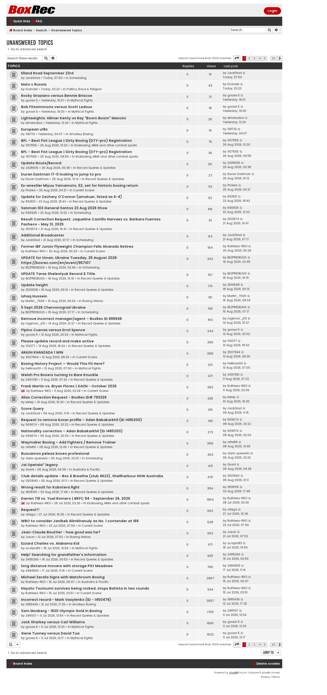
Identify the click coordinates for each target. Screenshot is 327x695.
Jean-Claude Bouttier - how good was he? (60, 532)
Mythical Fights (82, 100)
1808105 (31, 492)
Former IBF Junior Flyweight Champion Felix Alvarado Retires (77, 246)
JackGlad (33, 78)
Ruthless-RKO (35, 251)
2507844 (32, 357)
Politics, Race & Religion (84, 89)
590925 (31, 213)
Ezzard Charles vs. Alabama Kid (50, 543)
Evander (32, 89)
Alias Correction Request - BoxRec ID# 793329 (64, 397)
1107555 (31, 145)
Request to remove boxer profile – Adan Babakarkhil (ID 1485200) (81, 419)
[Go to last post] (244, 73)
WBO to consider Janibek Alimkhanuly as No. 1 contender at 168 (80, 521)
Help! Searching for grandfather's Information (64, 554)
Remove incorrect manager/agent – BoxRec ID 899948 (71, 318)
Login (272, 10)
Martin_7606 (35, 301)
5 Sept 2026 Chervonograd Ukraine (53, 307)
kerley (30, 402)
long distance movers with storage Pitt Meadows (67, 566)
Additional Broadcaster (42, 235)
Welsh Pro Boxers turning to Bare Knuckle (59, 374)
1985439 (32, 604)
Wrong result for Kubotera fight (50, 487)
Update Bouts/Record (41, 163)
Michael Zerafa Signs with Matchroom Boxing (63, 577)
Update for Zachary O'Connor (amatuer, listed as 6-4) (71, 196)
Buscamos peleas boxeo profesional (55, 453)
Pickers (31, 190)
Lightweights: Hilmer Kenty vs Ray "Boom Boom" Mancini (73, 118)
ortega (30, 514)
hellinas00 (33, 368)
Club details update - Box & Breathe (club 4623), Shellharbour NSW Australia (92, 476)
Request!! (30, 509)
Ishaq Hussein (34, 296)
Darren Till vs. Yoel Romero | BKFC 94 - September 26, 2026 (75, 498)
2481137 (31, 615)
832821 (30, 201)
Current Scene (83, 190)
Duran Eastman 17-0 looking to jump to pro (61, 174)
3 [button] (254, 58)
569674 (31, 424)
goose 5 (32, 100)
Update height (34, 285)
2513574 (31, 229)
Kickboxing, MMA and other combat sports (105, 145)
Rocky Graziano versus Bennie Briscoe (56, 95)
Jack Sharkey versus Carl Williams (53, 622)
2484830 (32, 571)
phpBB (233, 672)
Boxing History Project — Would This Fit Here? (63, 363)
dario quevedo (37, 458)
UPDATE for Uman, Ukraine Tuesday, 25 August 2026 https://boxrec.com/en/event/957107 (69, 260)
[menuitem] (36, 21)
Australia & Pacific (86, 469)
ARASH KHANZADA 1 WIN (42, 352)
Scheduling (77, 78)
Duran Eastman (37, 179)
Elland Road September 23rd (47, 73)
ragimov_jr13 (35, 323)
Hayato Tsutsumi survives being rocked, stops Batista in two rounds (85, 588)
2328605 (32, 168)
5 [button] (265, 58)
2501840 (32, 481)
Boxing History (92, 301)
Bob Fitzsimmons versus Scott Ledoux (56, 106)
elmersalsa (34, 123)
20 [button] (273, 58)
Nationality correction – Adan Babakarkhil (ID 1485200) (72, 431)
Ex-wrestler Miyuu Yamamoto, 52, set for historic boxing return (79, 185)
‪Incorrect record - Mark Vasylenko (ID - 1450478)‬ (66, 599)
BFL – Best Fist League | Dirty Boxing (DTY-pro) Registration (76, 140)
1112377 (30, 346)
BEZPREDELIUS (35, 267)
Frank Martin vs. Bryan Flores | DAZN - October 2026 (69, 386)
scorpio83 (33, 548)
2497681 (32, 380)
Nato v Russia (33, 84)
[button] (236, 58)
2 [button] (249, 58)
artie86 (31, 447)
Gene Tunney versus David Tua (50, 633)
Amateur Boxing (81, 134)
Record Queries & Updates (96, 168)
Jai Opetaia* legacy (39, 464)
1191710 (30, 134)
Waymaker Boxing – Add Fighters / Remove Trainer (68, 442)
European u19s (34, 129)
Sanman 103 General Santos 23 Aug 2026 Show (64, 208)
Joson (30, 537)
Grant (30, 469)
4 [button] (259, 58)
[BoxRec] (43, 10)
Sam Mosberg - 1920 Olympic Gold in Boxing (61, 610)
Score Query (32, 408)
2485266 (32, 559)
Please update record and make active (57, 341)
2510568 (32, 290)
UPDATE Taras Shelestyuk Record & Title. (58, 273)
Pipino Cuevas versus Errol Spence (53, 330)
